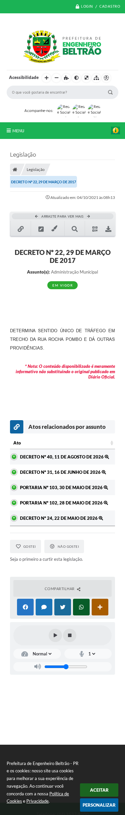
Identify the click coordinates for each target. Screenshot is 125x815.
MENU (18, 130)
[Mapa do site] (96, 78)
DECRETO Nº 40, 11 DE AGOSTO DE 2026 (62, 456)
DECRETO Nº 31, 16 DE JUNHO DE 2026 (61, 472)
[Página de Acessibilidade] (106, 78)
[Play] (55, 635)
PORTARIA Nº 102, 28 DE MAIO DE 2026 (62, 502)
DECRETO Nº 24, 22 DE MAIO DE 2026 (59, 518)
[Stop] (69, 635)
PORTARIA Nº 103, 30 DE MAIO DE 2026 (62, 487)
